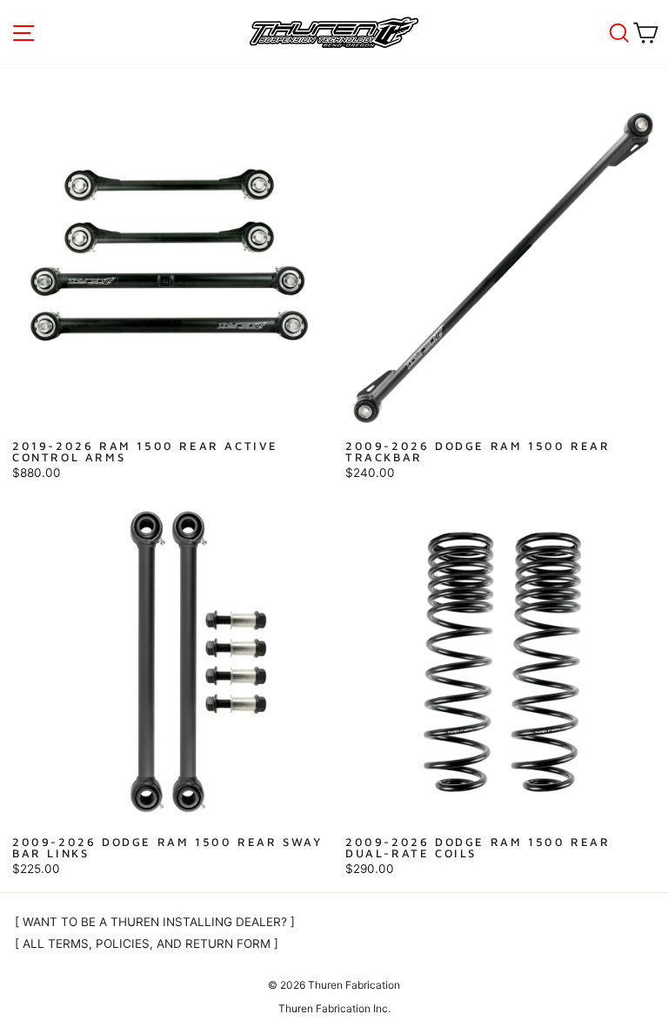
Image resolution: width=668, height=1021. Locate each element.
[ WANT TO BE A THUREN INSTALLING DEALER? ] (155, 922)
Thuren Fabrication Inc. (334, 1008)
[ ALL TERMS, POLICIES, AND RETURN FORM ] (146, 943)
